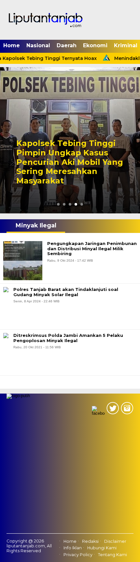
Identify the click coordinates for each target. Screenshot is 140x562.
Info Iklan (72, 548)
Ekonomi (95, 45)
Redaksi (90, 541)
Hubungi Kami (102, 548)
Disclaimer (115, 541)
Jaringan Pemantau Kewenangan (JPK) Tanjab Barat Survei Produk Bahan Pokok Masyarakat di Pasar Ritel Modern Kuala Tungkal (68, 157)
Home (11, 45)
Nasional (38, 45)
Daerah (67, 45)
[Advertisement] (70, 474)
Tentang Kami (112, 554)
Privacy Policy (77, 554)
